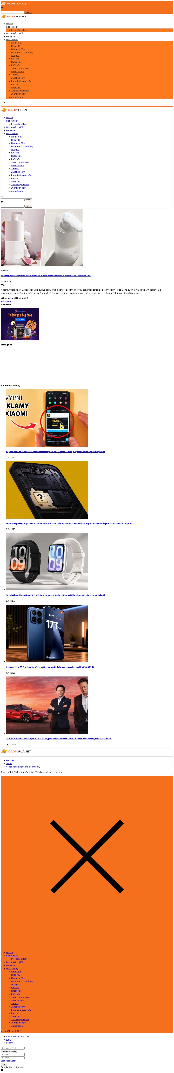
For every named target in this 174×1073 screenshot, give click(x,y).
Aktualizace (17, 97)
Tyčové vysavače (20, 90)
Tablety (15, 74)
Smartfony (16, 42)
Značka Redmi (18, 77)
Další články (12, 39)
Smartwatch (17, 71)
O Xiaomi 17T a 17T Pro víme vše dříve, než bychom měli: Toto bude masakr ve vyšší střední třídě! (50, 667)
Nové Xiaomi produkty (22, 52)
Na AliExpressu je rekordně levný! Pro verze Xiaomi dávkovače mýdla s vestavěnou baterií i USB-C (46, 275)
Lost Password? (8, 1060)
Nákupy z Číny (18, 49)
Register (10, 1042)
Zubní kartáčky (18, 93)
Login (8, 1039)
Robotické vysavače (21, 81)
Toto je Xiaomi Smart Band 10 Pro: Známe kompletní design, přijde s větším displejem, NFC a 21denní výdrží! (55, 595)
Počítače (15, 65)
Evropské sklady (19, 30)
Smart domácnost (20, 68)
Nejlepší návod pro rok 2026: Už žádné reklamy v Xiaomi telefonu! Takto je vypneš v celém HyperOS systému (55, 452)
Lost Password (13, 1036)
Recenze (10, 36)
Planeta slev (12, 26)
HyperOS (15, 46)
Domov (9, 23)
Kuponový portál (14, 33)
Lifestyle (15, 58)
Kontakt (10, 760)
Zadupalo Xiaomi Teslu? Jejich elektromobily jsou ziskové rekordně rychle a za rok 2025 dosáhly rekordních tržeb (58, 739)
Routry (14, 84)
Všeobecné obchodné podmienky (23, 766)
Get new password (9, 1051)
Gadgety (15, 55)
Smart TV (16, 87)
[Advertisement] (77, 364)
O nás (9, 763)
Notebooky (16, 62)
